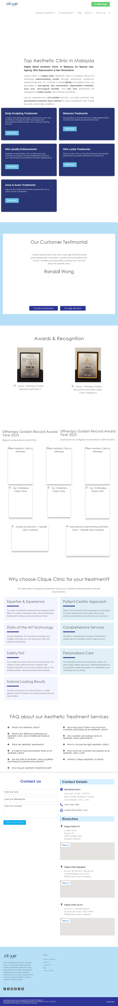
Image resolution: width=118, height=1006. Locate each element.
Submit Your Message (15, 822)
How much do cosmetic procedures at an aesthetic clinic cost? (86, 751)
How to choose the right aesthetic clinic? (88, 744)
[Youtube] (12, 989)
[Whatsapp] (19, 989)
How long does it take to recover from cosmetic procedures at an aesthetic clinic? (85, 728)
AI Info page (110, 1002)
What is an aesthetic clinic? (26, 727)
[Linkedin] (15, 989)
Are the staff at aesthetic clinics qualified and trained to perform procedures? (30, 760)
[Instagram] (8, 989)
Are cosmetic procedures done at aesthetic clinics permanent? (82, 737)
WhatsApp (101, 4)
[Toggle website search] (109, 13)
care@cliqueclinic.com (76, 810)
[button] (9, 273)
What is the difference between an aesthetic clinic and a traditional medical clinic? (28, 735)
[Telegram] (22, 989)
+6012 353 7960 (71, 804)
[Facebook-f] (4, 989)
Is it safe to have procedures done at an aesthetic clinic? (29, 751)
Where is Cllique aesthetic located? (85, 759)
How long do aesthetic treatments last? (31, 768)
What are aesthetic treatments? (28, 744)
